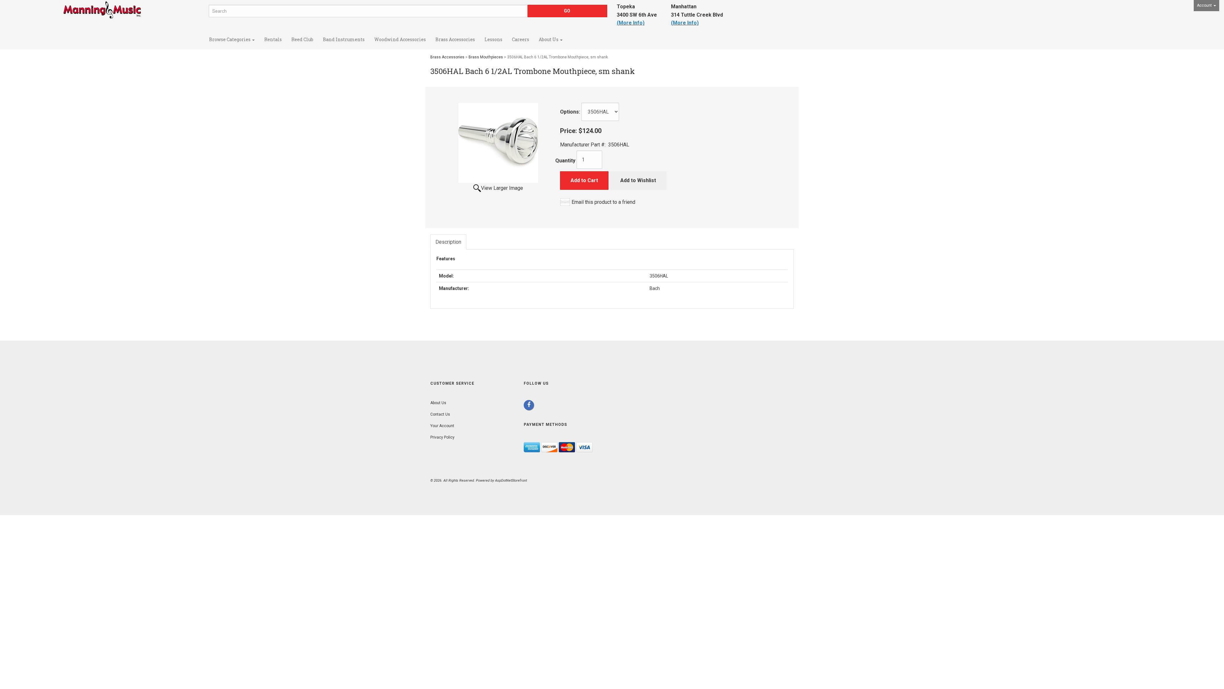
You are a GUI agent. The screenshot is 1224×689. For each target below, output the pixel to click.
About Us (549, 39)
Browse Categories (230, 39)
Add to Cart (584, 180)
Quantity (565, 161)
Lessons (493, 39)
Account (1205, 5)
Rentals (273, 39)
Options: (570, 112)
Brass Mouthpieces (486, 57)
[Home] (102, 17)
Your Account (442, 426)
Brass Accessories (455, 39)
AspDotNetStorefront (511, 480)
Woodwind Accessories (400, 39)
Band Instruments (344, 39)
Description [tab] (448, 242)
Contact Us (440, 414)
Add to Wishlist (638, 180)
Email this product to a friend (603, 202)
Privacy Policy (442, 437)
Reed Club (302, 39)
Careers (520, 39)
